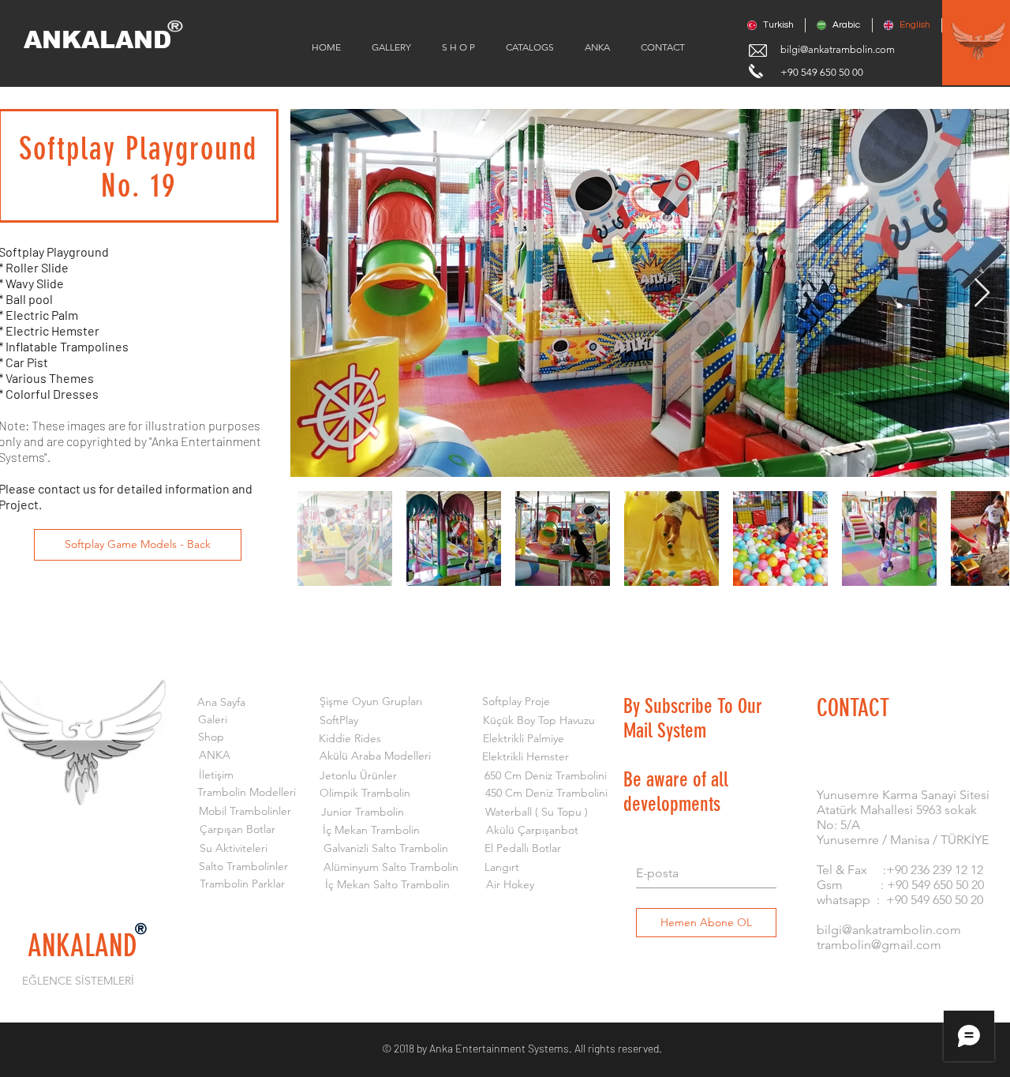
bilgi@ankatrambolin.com (837, 49)
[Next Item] (982, 293)
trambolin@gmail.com (879, 944)
